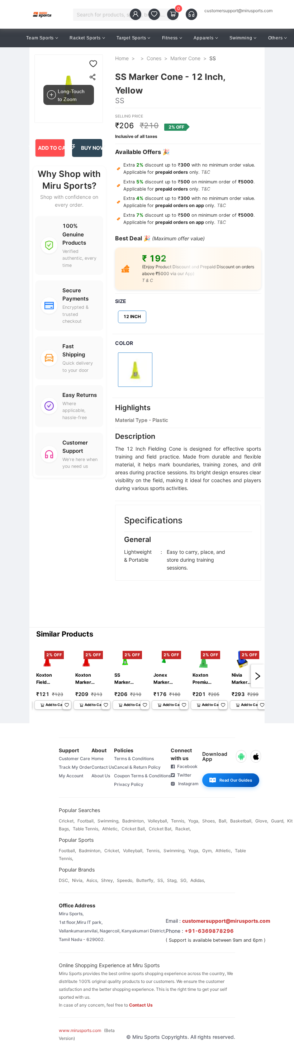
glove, (261, 821)
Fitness (170, 37)
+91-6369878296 (209, 931)
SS (212, 58)
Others (275, 37)
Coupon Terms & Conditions (142, 775)
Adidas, (197, 880)
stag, (172, 880)
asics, (92, 880)
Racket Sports (85, 37)
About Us (100, 775)
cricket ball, (134, 828)
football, (86, 821)
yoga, (193, 821)
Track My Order (75, 767)
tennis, (178, 821)
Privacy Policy (128, 784)
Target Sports (131, 37)
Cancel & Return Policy (137, 767)
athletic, (110, 828)
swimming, (108, 821)
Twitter (183, 775)
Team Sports (40, 37)
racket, (183, 828)
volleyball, (158, 821)
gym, (207, 850)
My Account (71, 775)
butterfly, (145, 880)
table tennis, (86, 828)
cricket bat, (160, 828)
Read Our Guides (235, 780)
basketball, (241, 821)
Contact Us (102, 767)
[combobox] (122, 14)
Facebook (186, 766)
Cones (154, 58)
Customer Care (74, 758)
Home (122, 58)
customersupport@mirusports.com (238, 11)
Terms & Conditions (134, 758)
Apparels (203, 37)
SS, (160, 880)
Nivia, (78, 880)
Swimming (240, 37)
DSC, (64, 880)
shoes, (209, 821)
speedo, (125, 880)
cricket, (67, 821)
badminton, (133, 821)
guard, (277, 821)
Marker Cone (185, 58)
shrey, (107, 880)
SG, (184, 880)
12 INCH (132, 316)
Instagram (187, 783)
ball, (223, 821)
